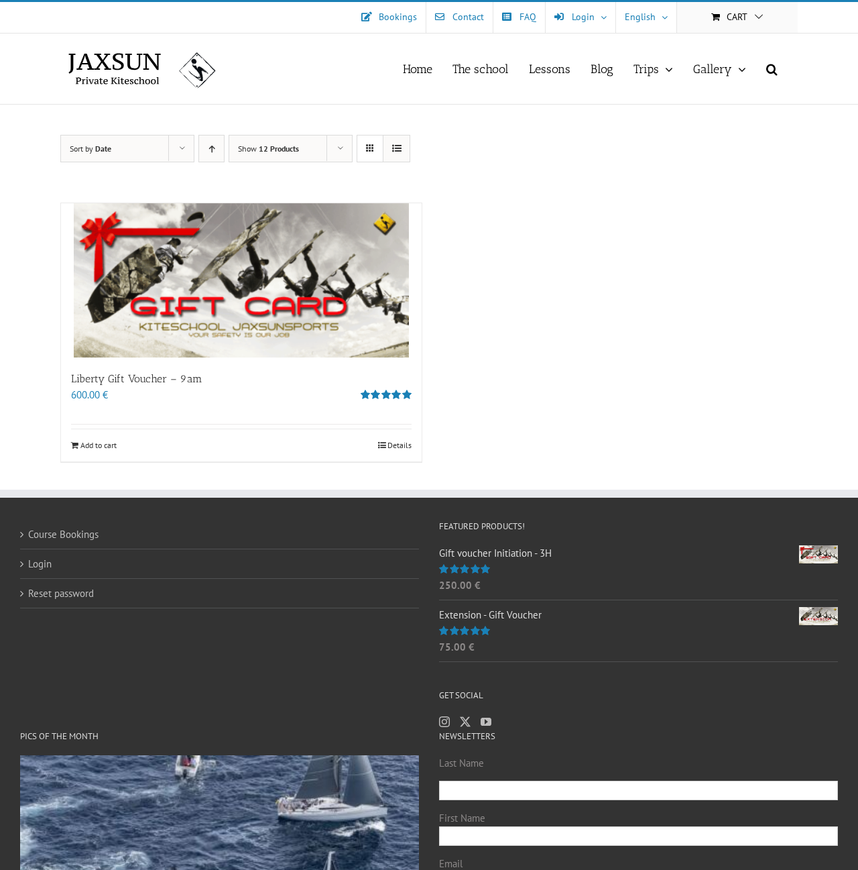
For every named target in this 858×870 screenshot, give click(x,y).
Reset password (61, 593)
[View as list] (396, 148)
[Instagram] (444, 721)
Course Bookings (63, 534)
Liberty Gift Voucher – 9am (136, 378)
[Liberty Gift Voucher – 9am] (241, 280)
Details (399, 445)
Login (40, 563)
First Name (462, 818)
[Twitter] (465, 721)
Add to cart (98, 445)
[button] (772, 69)
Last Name (461, 763)
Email (451, 863)
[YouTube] (486, 721)
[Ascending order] (211, 148)
